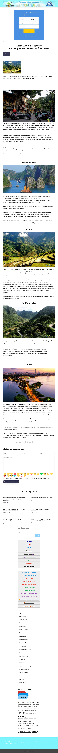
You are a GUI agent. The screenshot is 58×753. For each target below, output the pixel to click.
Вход (19, 528)
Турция (21, 716)
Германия (20, 704)
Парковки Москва (24, 642)
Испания (20, 708)
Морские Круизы (23, 656)
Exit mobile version (29, 751)
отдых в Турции (23, 725)
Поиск (19, 532)
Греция (26, 704)
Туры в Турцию (23, 613)
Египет (20, 706)
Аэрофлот (29, 702)
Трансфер (21, 633)
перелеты (23, 728)
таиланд (35, 732)
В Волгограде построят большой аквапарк (40, 509)
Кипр (32, 708)
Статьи (7, 54)
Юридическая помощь (25, 666)
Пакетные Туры (23, 652)
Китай (35, 708)
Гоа (23, 704)
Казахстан (28, 708)
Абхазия (20, 702)
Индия (29, 706)
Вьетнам (37, 702)
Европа (37, 704)
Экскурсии (22, 659)
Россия (21, 712)
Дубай (33, 704)
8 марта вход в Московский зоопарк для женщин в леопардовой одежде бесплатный (14, 499)
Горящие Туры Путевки (25, 649)
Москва (31, 710)
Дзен (22, 693)
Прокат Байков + (23, 639)
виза (35, 718)
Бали (33, 702)
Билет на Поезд (23, 619)
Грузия (29, 704)
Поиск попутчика (23, 629)
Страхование (22, 662)
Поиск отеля (22, 626)
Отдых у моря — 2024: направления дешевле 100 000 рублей (41, 520)
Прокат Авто (22, 636)
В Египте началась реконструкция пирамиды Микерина (12, 520)
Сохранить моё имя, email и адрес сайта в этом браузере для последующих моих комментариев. (27, 478)
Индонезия (34, 706)
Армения (24, 702)
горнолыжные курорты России (24, 721)
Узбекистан (34, 716)
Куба (22, 710)
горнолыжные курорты (23, 719)
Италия (24, 708)
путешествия (24, 731)
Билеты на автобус (24, 623)
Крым (19, 710)
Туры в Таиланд (27, 716)
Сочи (36, 713)
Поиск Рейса (22, 682)
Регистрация (25, 528)
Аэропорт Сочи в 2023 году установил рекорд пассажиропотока (14, 509)
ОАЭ (35, 710)
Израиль (25, 706)
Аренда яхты (22, 646)
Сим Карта (22, 679)
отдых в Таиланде (30, 723)
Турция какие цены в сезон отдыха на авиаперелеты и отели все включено (41, 498)
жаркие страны (22, 723)
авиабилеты (31, 718)
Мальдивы (26, 710)
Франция (20, 718)
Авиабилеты (22, 616)
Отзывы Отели (23, 676)
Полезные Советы (24, 669)
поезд (29, 728)
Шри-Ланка (25, 718)
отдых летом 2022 (34, 725)
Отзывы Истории (23, 672)
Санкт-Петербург (30, 713)
